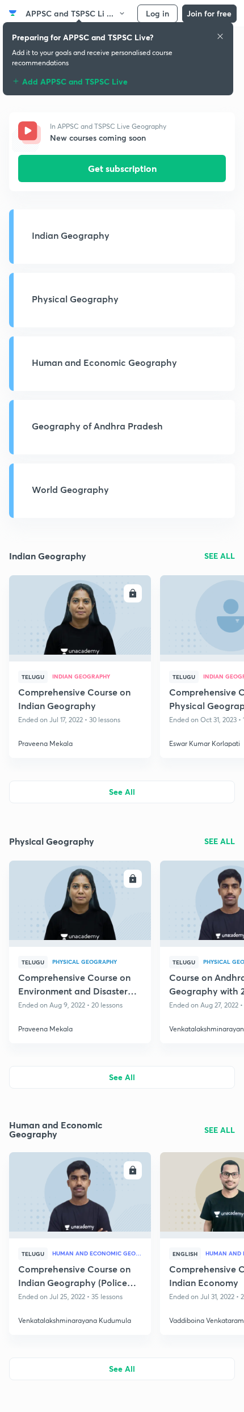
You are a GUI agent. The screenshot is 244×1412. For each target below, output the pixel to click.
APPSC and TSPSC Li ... (69, 13)
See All (122, 791)
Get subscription (122, 168)
